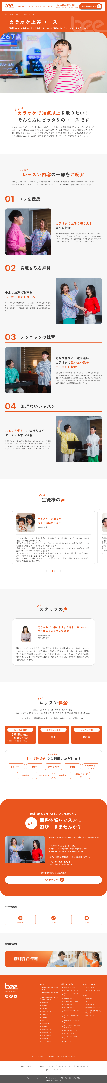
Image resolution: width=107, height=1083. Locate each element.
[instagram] (6, 996)
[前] (47, 571)
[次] (59, 571)
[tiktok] (11, 996)
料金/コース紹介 (15, 14)
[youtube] (15, 996)
